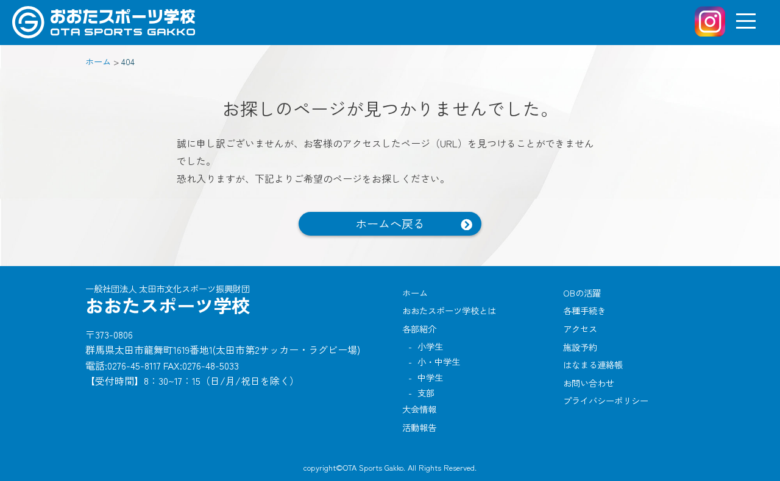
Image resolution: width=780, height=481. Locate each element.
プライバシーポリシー (605, 400)
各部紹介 (419, 328)
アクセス (580, 328)
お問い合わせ (588, 382)
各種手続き (584, 310)
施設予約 (580, 346)
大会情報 (419, 408)
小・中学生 (438, 361)
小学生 (430, 346)
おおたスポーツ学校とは (449, 310)
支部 (425, 392)
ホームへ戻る (390, 223)
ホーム (415, 292)
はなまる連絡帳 (593, 364)
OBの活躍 (582, 292)
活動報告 (419, 427)
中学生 (430, 377)
